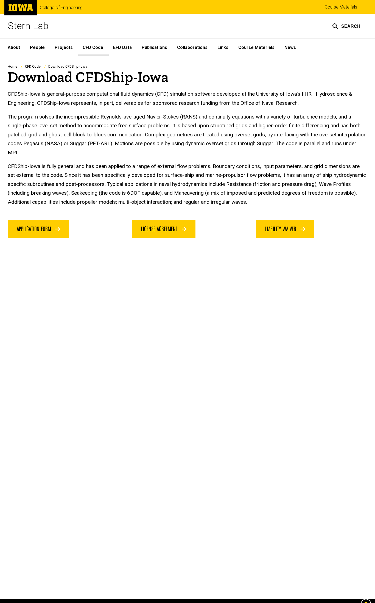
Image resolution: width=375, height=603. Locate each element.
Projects (64, 47)
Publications (154, 47)
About (14, 47)
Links (222, 47)
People (37, 47)
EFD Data (122, 47)
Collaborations (192, 47)
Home (12, 66)
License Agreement (160, 228)
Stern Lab (28, 26)
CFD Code (93, 47)
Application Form (34, 228)
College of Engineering (61, 7)
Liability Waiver (281, 228)
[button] (346, 26)
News (290, 47)
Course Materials (341, 7)
